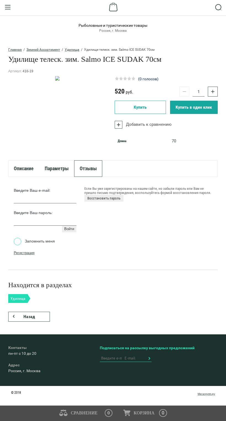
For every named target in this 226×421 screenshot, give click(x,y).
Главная (15, 50)
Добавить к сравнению (148, 124)
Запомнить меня (39, 241)
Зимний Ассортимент (43, 50)
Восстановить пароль (103, 198)
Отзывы (88, 168)
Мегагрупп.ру (206, 393)
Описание (24, 168)
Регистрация (24, 253)
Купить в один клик (194, 107)
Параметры (57, 168)
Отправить (149, 358)
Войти (69, 229)
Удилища (72, 50)
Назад (29, 316)
